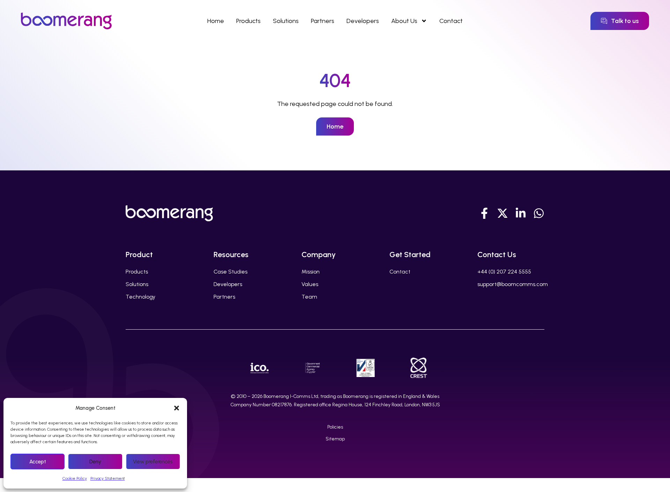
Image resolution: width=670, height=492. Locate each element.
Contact (451, 20)
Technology (140, 296)
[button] (176, 408)
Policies (335, 427)
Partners (322, 20)
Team (309, 296)
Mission (311, 271)
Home (215, 20)
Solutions (286, 20)
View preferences (153, 462)
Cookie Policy (74, 478)
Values (310, 284)
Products (248, 20)
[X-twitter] (502, 213)
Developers (363, 20)
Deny (95, 462)
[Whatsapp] (538, 213)
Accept (37, 462)
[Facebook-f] (484, 213)
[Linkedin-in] (520, 213)
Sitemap (335, 439)
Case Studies (230, 271)
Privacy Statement (107, 478)
